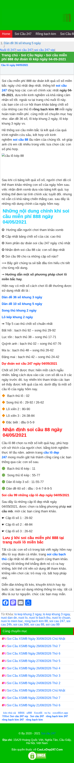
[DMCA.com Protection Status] (37, 759)
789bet (6, 716)
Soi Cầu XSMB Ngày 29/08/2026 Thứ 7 (33, 646)
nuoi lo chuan (61, 617)
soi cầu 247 (25, 50)
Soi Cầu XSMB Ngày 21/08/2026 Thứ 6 (33, 705)
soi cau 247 (57, 621)
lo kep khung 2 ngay (27, 614)
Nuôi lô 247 (8, 50)
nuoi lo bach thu (39, 617)
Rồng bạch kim (46, 33)
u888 (29, 712)
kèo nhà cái (9, 712)
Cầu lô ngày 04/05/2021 (14, 65)
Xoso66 (38, 712)
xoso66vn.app (61, 712)
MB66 (21, 712)
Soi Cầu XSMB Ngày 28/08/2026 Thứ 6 (33, 653)
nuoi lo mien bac (12, 621)
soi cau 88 (37, 624)
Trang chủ (10, 55)
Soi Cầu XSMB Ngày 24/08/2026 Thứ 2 (33, 683)
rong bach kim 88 (36, 621)
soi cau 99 (53, 624)
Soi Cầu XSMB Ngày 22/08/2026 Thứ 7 (33, 697)
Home (6, 33)
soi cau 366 (21, 624)
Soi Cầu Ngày (32, 55)
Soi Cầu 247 (23, 33)
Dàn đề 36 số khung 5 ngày (22, 43)
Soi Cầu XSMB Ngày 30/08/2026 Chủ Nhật (36, 638)
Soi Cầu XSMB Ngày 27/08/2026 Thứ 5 (33, 661)
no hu (47, 712)
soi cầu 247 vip (44, 50)
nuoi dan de (9, 617)
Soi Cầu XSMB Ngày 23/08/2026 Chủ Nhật (36, 690)
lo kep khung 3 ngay (56, 614)
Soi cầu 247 (48, 733)
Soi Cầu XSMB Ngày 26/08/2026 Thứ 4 (33, 668)
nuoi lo (23, 617)
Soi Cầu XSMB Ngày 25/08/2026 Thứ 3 (33, 675)
